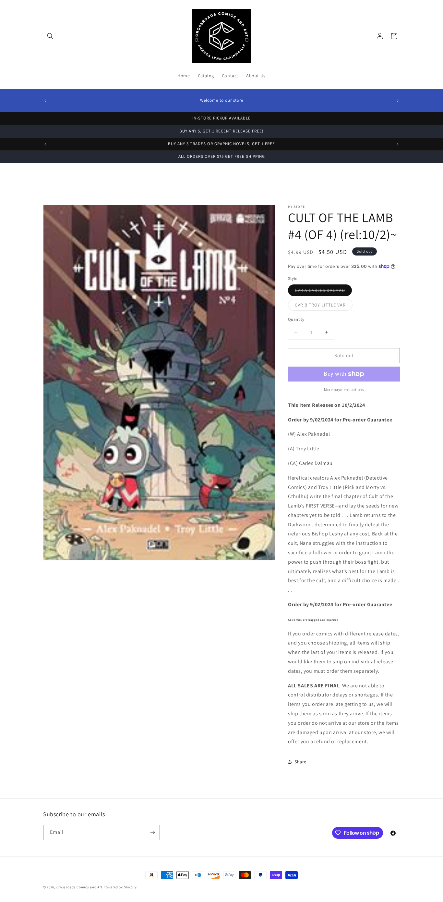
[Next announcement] (397, 100)
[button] (50, 36)
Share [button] (300, 762)
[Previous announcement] (45, 100)
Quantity (296, 319)
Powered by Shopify (120, 887)
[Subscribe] (152, 832)
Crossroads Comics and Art (79, 887)
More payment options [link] (344, 389)
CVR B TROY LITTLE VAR (324, 306)
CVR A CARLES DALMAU (323, 291)
